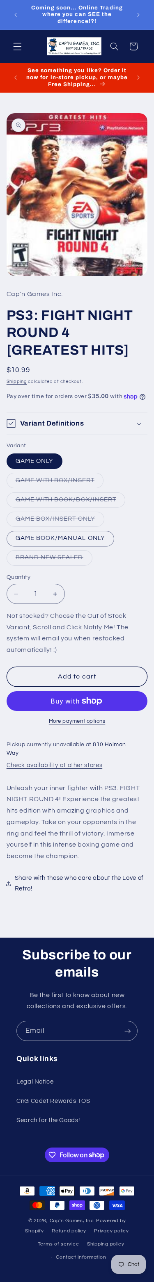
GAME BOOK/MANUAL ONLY (60, 538)
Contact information (81, 1257)
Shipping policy (105, 1244)
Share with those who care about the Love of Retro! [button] (79, 883)
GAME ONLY (34, 461)
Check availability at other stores (54, 765)
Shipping (17, 381)
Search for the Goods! (48, 1120)
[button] (17, 46)
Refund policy (69, 1231)
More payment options (77, 721)
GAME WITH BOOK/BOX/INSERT (70, 502)
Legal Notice (35, 1082)
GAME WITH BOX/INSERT (59, 482)
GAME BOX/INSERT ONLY (60, 521)
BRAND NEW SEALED (54, 559)
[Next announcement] (138, 15)
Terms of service (58, 1244)
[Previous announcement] (16, 15)
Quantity (18, 577)
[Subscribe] (127, 1031)
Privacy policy (111, 1231)
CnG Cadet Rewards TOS (53, 1101)
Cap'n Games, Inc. (72, 1220)
